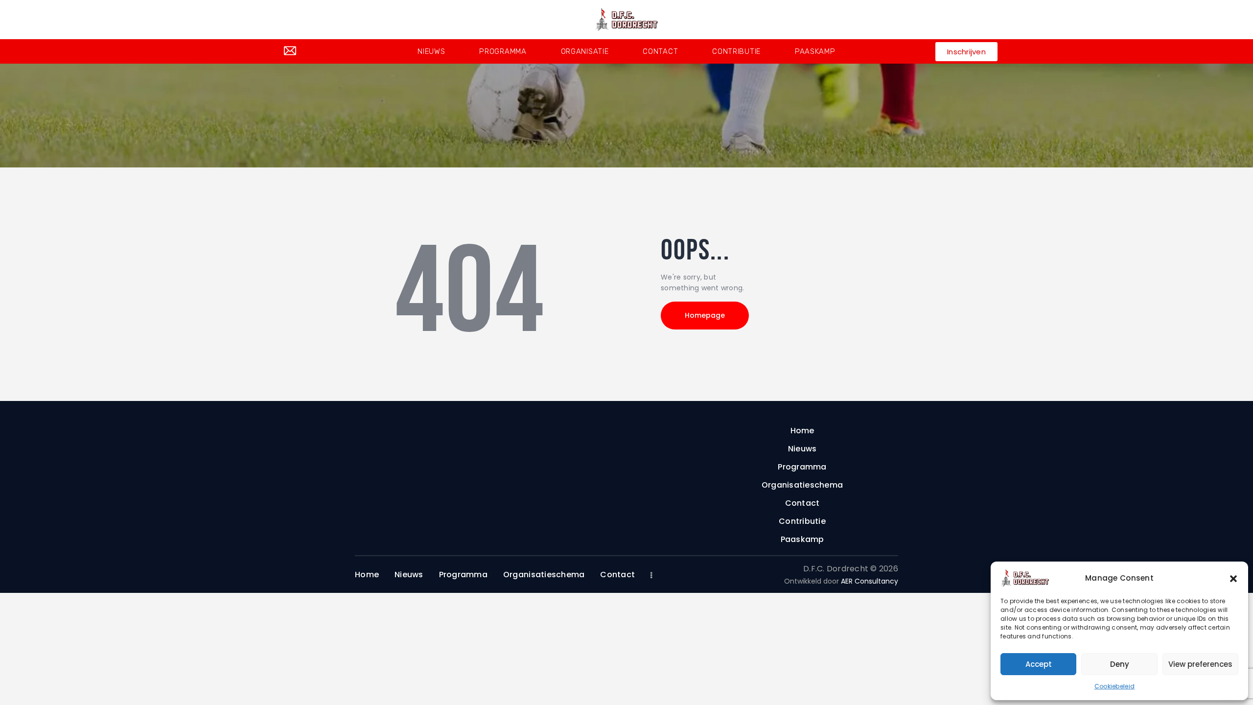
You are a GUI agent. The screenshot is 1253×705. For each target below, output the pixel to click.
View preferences (1200, 664)
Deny (1119, 664)
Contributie (736, 51)
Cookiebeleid (1114, 686)
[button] (1233, 578)
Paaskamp (815, 51)
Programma (502, 51)
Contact (660, 51)
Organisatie (585, 51)
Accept (1038, 664)
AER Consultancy (869, 581)
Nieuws (431, 51)
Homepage (705, 315)
